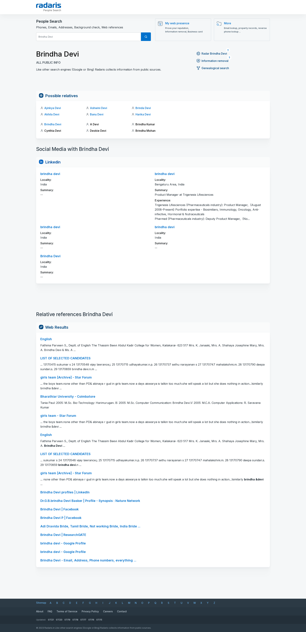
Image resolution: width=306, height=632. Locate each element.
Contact (122, 611)
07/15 (99, 619)
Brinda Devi (143, 108)
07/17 (83, 619)
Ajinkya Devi (52, 108)
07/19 (67, 619)
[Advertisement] (153, 83)
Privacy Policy (90, 611)
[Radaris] (48, 5)
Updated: (41, 619)
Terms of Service (66, 611)
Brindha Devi (52, 124)
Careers (108, 611)
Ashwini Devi (98, 108)
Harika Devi (143, 114)
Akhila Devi (51, 114)
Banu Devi (96, 114)
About (39, 611)
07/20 (59, 619)
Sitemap (41, 602)
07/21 (51, 619)
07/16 (91, 619)
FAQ (50, 611)
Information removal (215, 61)
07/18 (75, 619)
